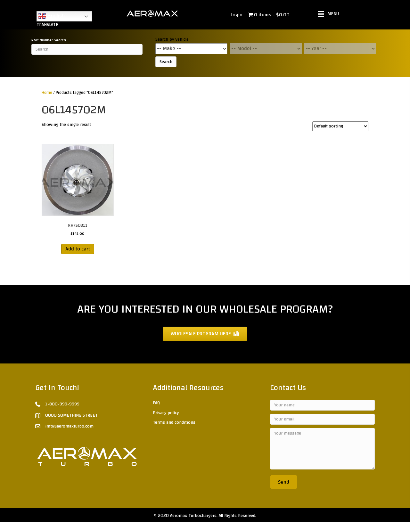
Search (166, 62)
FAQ (156, 403)
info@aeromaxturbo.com (69, 426)
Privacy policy (166, 413)
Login (236, 15)
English (55, 16)
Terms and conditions (174, 422)
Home (47, 92)
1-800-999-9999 (62, 404)
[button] (283, 482)
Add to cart (77, 249)
